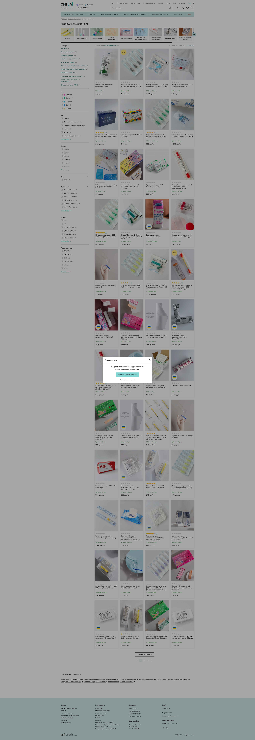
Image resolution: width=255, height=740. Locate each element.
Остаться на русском (127, 380)
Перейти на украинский (127, 375)
